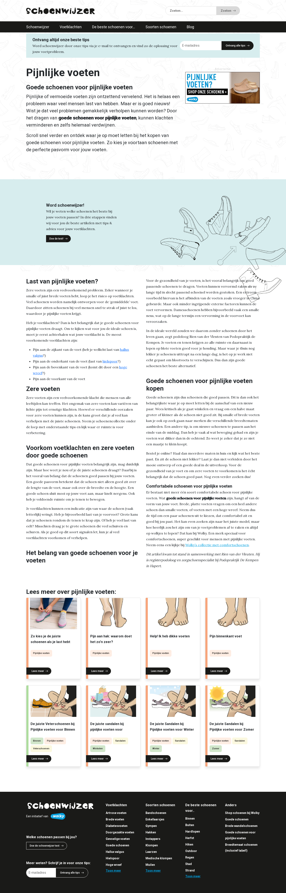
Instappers (153, 838)
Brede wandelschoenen (241, 826)
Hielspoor (113, 858)
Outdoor (191, 851)
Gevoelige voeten (118, 838)
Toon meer (113, 870)
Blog (190, 27)
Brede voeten (115, 819)
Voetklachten (71, 27)
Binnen (37, 740)
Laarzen (151, 851)
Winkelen (98, 748)
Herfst (189, 838)
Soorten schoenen (161, 27)
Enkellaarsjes (155, 819)
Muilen (150, 864)
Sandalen (120, 740)
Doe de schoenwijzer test (44, 845)
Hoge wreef (114, 864)
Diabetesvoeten (117, 826)
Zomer (215, 748)
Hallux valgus (115, 851)
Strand (190, 870)
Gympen (151, 826)
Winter (155, 748)
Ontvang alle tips (235, 45)
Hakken (151, 832)
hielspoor (110, 361)
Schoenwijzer (37, 27)
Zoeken (226, 10)
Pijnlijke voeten (41, 653)
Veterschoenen (41, 748)
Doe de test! (56, 238)
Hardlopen (192, 831)
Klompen (152, 845)
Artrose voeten (116, 813)
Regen (189, 857)
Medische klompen (159, 858)
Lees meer (38, 671)
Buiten (189, 825)
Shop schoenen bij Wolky (242, 813)
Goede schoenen (117, 845)
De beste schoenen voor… (113, 27)
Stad (188, 864)
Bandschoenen (156, 813)
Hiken (189, 844)
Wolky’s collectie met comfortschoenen (217, 545)
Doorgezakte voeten (120, 832)
